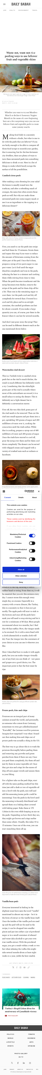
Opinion (31, 1046)
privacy (12, 1069)
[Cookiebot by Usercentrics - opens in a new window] (25, 491)
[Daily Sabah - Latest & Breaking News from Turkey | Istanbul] (21, 4)
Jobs (5, 1069)
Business (31, 1038)
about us (20, 1069)
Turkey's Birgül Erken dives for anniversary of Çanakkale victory (21, 1010)
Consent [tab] (7, 497)
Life (4, 10)
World (10, 1038)
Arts (31, 1042)
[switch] (32, 543)
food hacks (6, 977)
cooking (26, 977)
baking (33, 977)
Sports (10, 1046)
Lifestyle (10, 1042)
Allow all (21, 569)
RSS (37, 1069)
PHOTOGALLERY (13, 1015)
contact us (29, 1069)
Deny (21, 582)
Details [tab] (21, 497)
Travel (34, 10)
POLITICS (10, 1034)
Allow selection (21, 576)
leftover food (16, 977)
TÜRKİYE (31, 1034)
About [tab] (34, 497)
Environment (23, 10)
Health (12, 10)
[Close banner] (39, 491)
